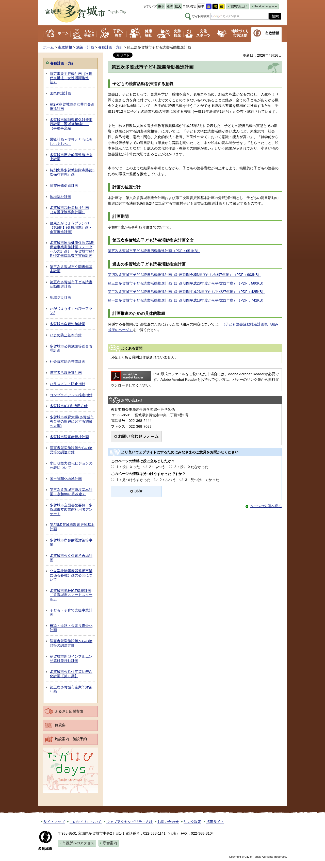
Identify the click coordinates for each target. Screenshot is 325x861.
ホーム (63, 33)
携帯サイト (215, 822)
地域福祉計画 (60, 197)
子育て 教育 (118, 33)
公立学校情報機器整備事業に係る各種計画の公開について (71, 575)
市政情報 (272, 33)
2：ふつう (157, 467)
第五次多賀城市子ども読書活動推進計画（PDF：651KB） (154, 251)
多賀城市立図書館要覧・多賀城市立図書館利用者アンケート (71, 509)
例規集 (60, 725)
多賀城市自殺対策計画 (67, 324)
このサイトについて (86, 822)
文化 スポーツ (203, 33)
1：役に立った (128, 467)
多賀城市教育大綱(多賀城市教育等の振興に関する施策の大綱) (72, 421)
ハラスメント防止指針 (67, 384)
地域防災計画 (60, 297)
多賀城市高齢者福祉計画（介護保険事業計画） (69, 210)
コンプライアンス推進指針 (71, 395)
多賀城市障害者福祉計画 (69, 437)
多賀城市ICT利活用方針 (69, 406)
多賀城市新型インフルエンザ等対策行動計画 (71, 658)
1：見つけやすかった (134, 480)
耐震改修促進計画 (64, 186)
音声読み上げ (238, 6)
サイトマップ (54, 822)
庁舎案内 (110, 843)
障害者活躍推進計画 (66, 373)
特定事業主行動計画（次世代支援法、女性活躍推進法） (71, 78)
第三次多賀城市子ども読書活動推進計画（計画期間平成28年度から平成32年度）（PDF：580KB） (186, 283)
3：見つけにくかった (202, 480)
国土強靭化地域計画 (66, 479)
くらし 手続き (89, 33)
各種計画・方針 (110, 47)
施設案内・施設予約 (71, 739)
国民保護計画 (60, 93)
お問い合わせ (168, 822)
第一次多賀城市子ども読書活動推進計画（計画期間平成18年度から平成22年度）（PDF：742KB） (186, 300)
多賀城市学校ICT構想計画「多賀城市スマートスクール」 (71, 595)
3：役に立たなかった (191, 467)
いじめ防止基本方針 (66, 335)
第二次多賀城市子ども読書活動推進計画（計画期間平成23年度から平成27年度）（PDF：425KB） (186, 292)
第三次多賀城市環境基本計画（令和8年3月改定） (71, 492)
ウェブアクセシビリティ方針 (129, 822)
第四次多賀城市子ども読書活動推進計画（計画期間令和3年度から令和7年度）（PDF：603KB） (184, 275)
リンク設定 (192, 822)
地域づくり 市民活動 (240, 33)
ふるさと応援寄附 (69, 711)
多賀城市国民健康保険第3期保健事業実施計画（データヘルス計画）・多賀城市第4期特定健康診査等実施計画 (72, 249)
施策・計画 (85, 47)
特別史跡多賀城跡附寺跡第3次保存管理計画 (72, 172)
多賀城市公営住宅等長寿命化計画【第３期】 (71, 674)
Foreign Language (265, 6)
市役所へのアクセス (78, 843)
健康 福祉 (148, 33)
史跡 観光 (177, 33)
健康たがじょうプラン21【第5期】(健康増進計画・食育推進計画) (71, 227)
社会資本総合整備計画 (67, 361)
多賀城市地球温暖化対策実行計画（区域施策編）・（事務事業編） (71, 124)
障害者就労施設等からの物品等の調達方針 (71, 450)
